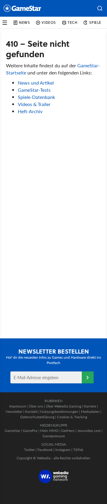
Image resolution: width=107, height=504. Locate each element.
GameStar (12, 430)
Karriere (90, 406)
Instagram (62, 449)
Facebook (45, 449)
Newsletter (14, 411)
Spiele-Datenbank (36, 97)
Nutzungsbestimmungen (59, 411)
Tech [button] (72, 22)
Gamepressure (54, 435)
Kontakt (31, 411)
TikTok (78, 449)
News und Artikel (36, 82)
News (24, 22)
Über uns (36, 406)
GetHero (68, 430)
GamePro (30, 430)
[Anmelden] (88, 377)
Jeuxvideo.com (89, 430)
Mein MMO (49, 430)
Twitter (29, 449)
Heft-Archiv (30, 111)
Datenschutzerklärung (37, 416)
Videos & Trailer (34, 104)
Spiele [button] (95, 22)
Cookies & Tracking (72, 416)
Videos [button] (49, 22)
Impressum (17, 406)
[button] (100, 8)
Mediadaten (90, 411)
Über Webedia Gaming (63, 406)
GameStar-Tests (34, 89)
